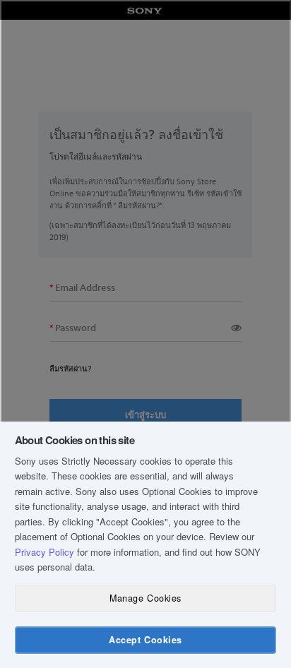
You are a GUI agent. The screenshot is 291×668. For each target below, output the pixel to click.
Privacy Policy (44, 552)
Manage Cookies (145, 598)
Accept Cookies (145, 639)
